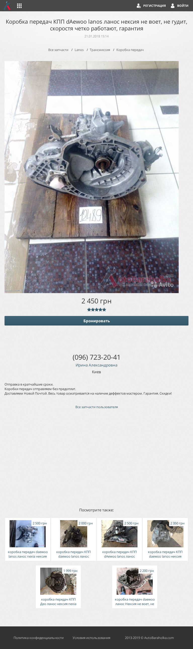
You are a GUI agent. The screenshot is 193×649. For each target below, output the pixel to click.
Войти (182, 6)
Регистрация (154, 6)
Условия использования (91, 637)
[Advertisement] (96, 458)
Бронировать (96, 320)
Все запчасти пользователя (96, 407)
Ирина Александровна (96, 364)
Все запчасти (58, 49)
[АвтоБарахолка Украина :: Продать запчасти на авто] (7, 5)
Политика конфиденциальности (39, 637)
